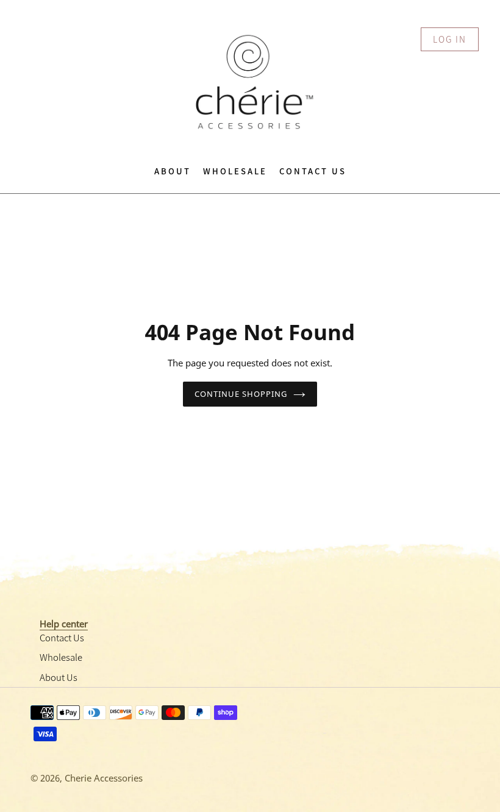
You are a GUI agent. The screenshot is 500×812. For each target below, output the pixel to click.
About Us (58, 677)
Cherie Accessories (104, 778)
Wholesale (61, 656)
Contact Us (62, 637)
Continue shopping (241, 393)
